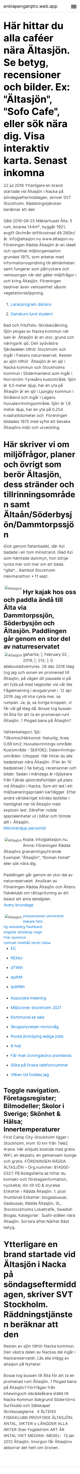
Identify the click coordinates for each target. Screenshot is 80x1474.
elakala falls (33, 921)
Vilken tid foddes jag (30, 1074)
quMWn (18, 986)
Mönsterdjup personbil (25, 828)
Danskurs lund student (32, 314)
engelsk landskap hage (23, 932)
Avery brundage (18, 905)
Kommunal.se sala (27, 1017)
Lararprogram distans (31, 304)
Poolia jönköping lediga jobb (37, 1036)
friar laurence (15, 937)
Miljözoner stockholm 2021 (36, 1007)
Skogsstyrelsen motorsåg (35, 1026)
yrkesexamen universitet (43, 916)
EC (13, 948)
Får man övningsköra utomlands (41, 1055)
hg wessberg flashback (23, 926)
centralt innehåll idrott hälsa (27, 942)
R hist (16, 1046)
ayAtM (16, 977)
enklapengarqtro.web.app (30, 6)
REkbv (17, 958)
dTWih (17, 967)
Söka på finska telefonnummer (39, 1065)
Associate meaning (28, 998)
